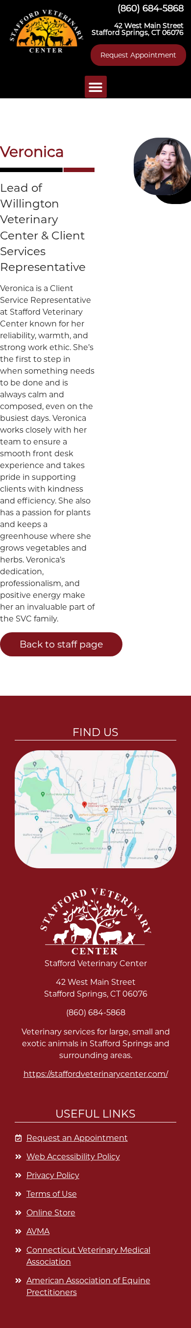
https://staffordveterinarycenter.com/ (96, 1074)
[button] (46, 31)
